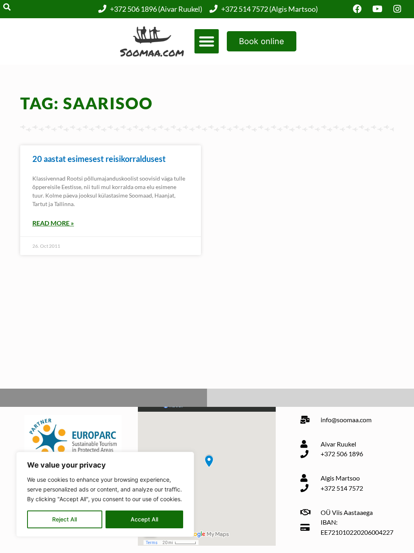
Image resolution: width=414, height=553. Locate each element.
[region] (105, 494)
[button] (206, 41)
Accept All (144, 519)
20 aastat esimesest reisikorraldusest (99, 159)
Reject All (64, 519)
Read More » (53, 223)
